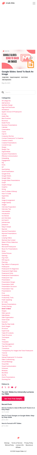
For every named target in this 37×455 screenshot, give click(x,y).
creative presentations (9, 143)
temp (4, 339)
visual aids (5, 364)
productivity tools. (8, 297)
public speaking (7, 300)
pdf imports (5, 260)
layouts (4, 236)
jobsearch (5, 225)
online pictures (7, 253)
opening (4, 255)
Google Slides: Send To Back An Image (17, 72)
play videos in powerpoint (10, 264)
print (3, 293)
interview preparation (9, 207)
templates (5, 342)
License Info (20, 445)
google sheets (6, 176)
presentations (6, 291)
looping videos (7, 238)
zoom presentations (8, 377)
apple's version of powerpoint (12, 112)
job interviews (6, 218)
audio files (5, 116)
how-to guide (6, 194)
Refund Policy (9, 445)
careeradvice (6, 129)
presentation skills (8, 284)
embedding (5, 158)
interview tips (6, 209)
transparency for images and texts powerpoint (17, 351)
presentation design (8, 282)
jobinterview (6, 222)
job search (5, 220)
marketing (5, 244)
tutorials (5, 355)
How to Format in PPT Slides (11, 423)
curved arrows (6, 145)
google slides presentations (11, 180)
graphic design (7, 185)
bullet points (6, 123)
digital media (6, 152)
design (4, 147)
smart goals (6, 320)
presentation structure (9, 286)
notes (4, 251)
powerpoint (5, 267)
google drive (6, 174)
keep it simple (6, 227)
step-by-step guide (8, 324)
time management (8, 344)
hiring (4, 189)
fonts (3, 165)
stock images (6, 326)
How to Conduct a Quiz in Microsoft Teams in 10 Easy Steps (18, 408)
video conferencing (8, 359)
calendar (4, 127)
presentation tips (7, 289)
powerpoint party (7, 273)
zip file (4, 375)
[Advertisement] (18, 26)
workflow (5, 373)
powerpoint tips (7, 278)
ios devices (5, 216)
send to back (24, 77)
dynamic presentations (9, 154)
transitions (5, 348)
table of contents (8, 333)
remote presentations (9, 304)
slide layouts (6, 313)
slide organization (6, 79)
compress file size (8, 136)
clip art (4, 134)
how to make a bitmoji (9, 191)
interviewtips (6, 211)
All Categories (6, 101)
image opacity (6, 202)
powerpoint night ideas (9, 271)
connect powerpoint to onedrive (12, 138)
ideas (3, 198)
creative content (7, 140)
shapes (4, 311)
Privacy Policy (28, 443)
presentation (6, 280)
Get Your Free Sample (13, 399)
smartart (4, 322)
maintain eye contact (8, 240)
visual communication (9, 366)
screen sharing (7, 306)
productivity (5, 295)
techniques (5, 337)
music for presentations (9, 249)
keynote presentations (9, 233)
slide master (6, 315)
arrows (4, 114)
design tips (5, 149)
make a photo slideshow (10, 242)
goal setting (6, 169)
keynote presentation (9, 231)
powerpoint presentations (10, 275)
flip (3, 163)
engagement (6, 160)
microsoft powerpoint (9, 247)
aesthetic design (7, 105)
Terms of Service (16, 443)
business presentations (9, 125)
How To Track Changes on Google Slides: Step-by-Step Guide (18, 416)
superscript (5, 331)
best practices (6, 118)
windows (5, 371)
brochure (5, 121)
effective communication (10, 156)
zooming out (6, 379)
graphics (4, 187)
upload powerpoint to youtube (12, 357)
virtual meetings (7, 362)
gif (3, 167)
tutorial (4, 353)
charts (4, 132)
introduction (6, 213)
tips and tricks (7, 346)
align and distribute (8, 107)
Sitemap (6, 443)
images (4, 205)
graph (4, 182)
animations (5, 110)
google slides (5, 77)
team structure (7, 335)
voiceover (5, 368)
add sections (6, 103)
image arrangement (15, 77)
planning (4, 262)
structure (5, 328)
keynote (4, 229)
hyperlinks (5, 196)
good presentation (8, 171)
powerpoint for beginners (10, 269)
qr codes (5, 302)
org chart (5, 258)
